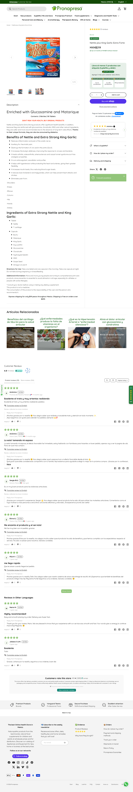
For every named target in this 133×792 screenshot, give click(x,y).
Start (16, 16)
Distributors (114, 784)
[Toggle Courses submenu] (110, 20)
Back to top (66, 713)
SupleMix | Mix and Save (43, 16)
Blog (77, 784)
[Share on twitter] (119, 422)
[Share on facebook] (115, 421)
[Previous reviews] (91, 130)
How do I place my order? (114, 729)
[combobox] (26, 9)
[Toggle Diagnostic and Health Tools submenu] (118, 16)
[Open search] (107, 380)
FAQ (91, 784)
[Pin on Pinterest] (105, 169)
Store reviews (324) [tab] (27, 380)
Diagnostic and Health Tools (105, 16)
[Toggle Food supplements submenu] (91, 16)
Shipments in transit (111, 744)
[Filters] (113, 380)
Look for (84, 784)
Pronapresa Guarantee (112, 752)
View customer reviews (67, 690)
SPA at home (85, 20)
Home (8, 25)
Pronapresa (14, 784)
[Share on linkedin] (127, 422)
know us (105, 784)
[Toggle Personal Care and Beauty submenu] (44, 20)
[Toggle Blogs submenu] (99, 20)
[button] (125, 8)
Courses (105, 20)
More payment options (108, 107)
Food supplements (82, 16)
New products (25, 16)
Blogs (95, 20)
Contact (98, 784)
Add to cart (116, 95)
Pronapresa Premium (63, 16)
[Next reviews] (124, 130)
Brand (92, 35)
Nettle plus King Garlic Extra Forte (22, 25)
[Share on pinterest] (123, 421)
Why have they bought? (84, 736)
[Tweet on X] (97, 169)
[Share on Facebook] (101, 169)
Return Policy (109, 748)
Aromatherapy (54, 20)
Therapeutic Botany (70, 20)
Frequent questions (103, 178)
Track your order (110, 740)
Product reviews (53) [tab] (12, 380)
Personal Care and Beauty (32, 20)
